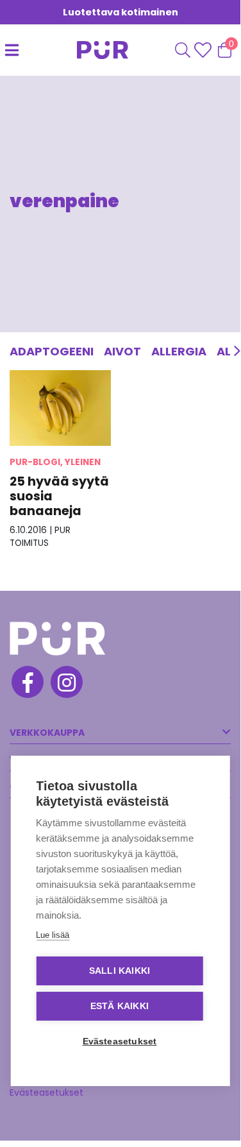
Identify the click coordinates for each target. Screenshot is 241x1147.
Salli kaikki (119, 971)
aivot (122, 351)
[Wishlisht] (204, 50)
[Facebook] (27, 684)
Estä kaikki (119, 1006)
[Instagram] (66, 684)
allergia (178, 351)
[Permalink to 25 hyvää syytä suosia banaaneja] (60, 408)
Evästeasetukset (46, 1092)
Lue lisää (52, 935)
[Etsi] (182, 50)
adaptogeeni (52, 351)
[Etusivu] (89, 50)
